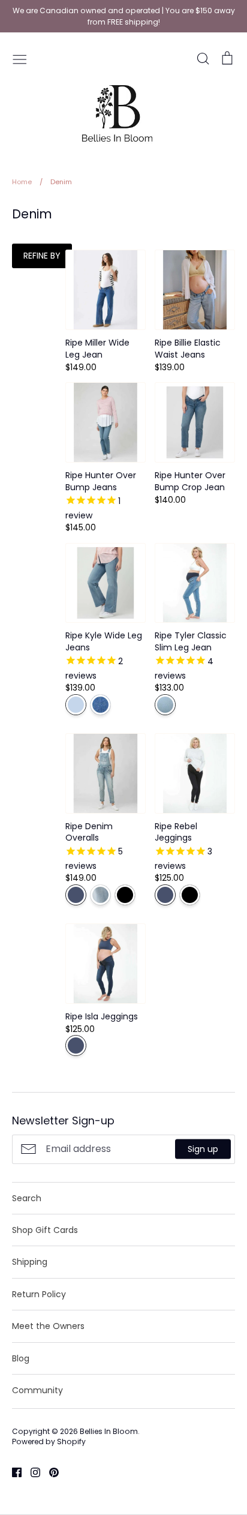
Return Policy (39, 1294)
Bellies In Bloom (109, 1431)
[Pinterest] (49, 1472)
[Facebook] (12, 1472)
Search (26, 1198)
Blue (165, 704)
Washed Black (125, 894)
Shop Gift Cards (45, 1230)
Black (189, 894)
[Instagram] (31, 1472)
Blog (20, 1358)
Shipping (29, 1262)
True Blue (100, 704)
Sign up (203, 1149)
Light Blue (75, 704)
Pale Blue (100, 894)
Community (37, 1390)
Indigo (75, 894)
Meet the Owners (48, 1326)
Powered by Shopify (49, 1441)
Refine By (42, 256)
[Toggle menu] (20, 58)
